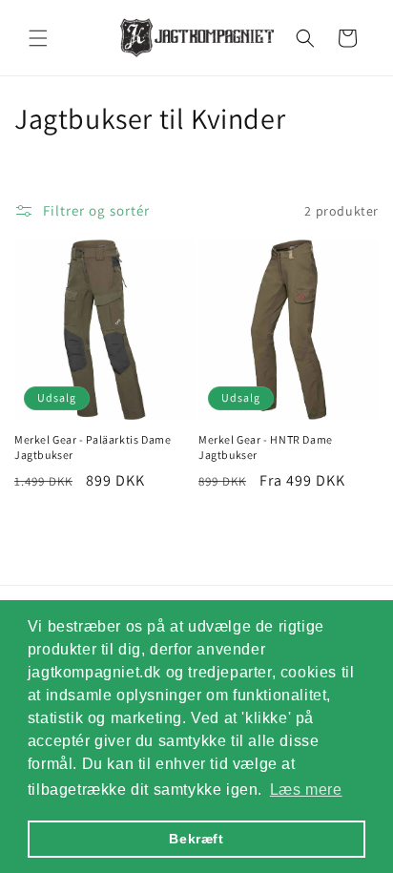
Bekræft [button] (196, 838)
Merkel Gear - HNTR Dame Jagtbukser (265, 447)
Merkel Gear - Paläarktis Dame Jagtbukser (92, 447)
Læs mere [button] (306, 789)
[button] (38, 38)
